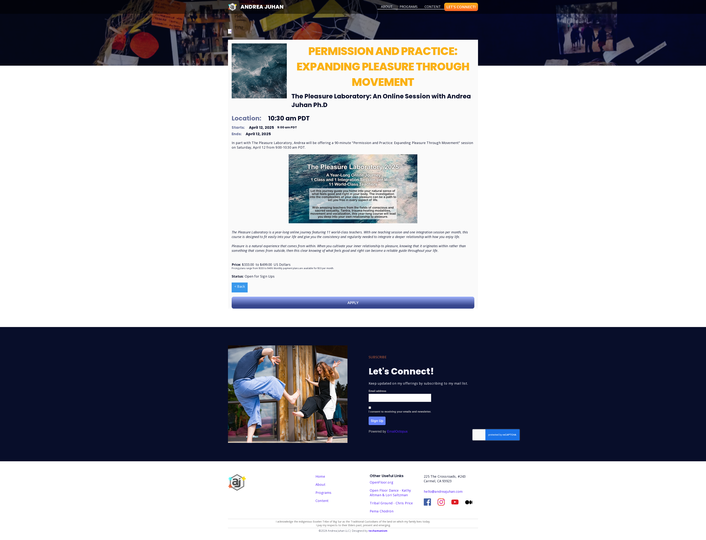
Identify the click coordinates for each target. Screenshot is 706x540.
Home (320, 476)
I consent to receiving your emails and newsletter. (400, 411)
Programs (409, 6)
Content (433, 6)
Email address (377, 391)
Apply (353, 302)
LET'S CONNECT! (461, 6)
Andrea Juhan (262, 6)
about (387, 6)
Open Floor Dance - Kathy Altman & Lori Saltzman (390, 492)
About (320, 484)
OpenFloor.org (381, 482)
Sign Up (377, 420)
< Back (239, 286)
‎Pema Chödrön (381, 511)
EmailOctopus (397, 431)
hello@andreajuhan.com (443, 491)
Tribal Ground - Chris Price (391, 503)
